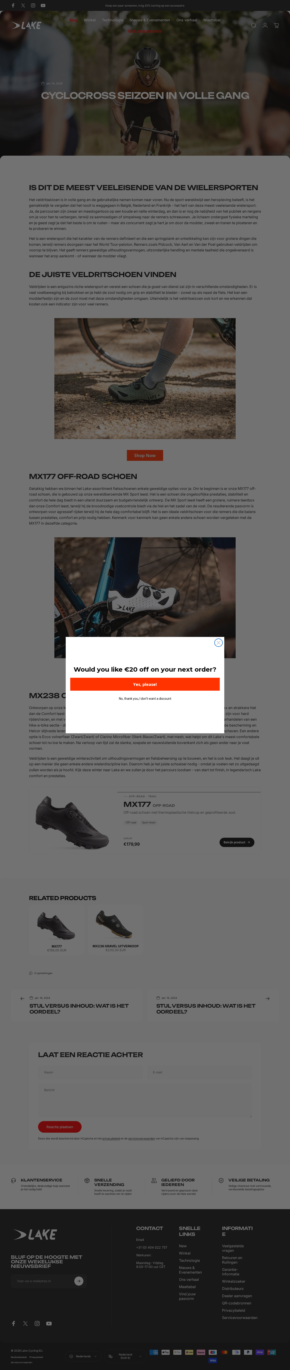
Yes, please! (145, 684)
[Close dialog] (218, 643)
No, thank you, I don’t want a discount (145, 698)
